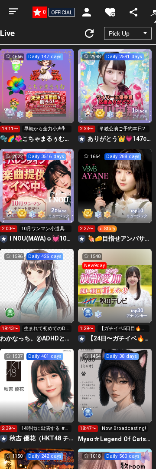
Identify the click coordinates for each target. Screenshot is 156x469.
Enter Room (37, 94)
